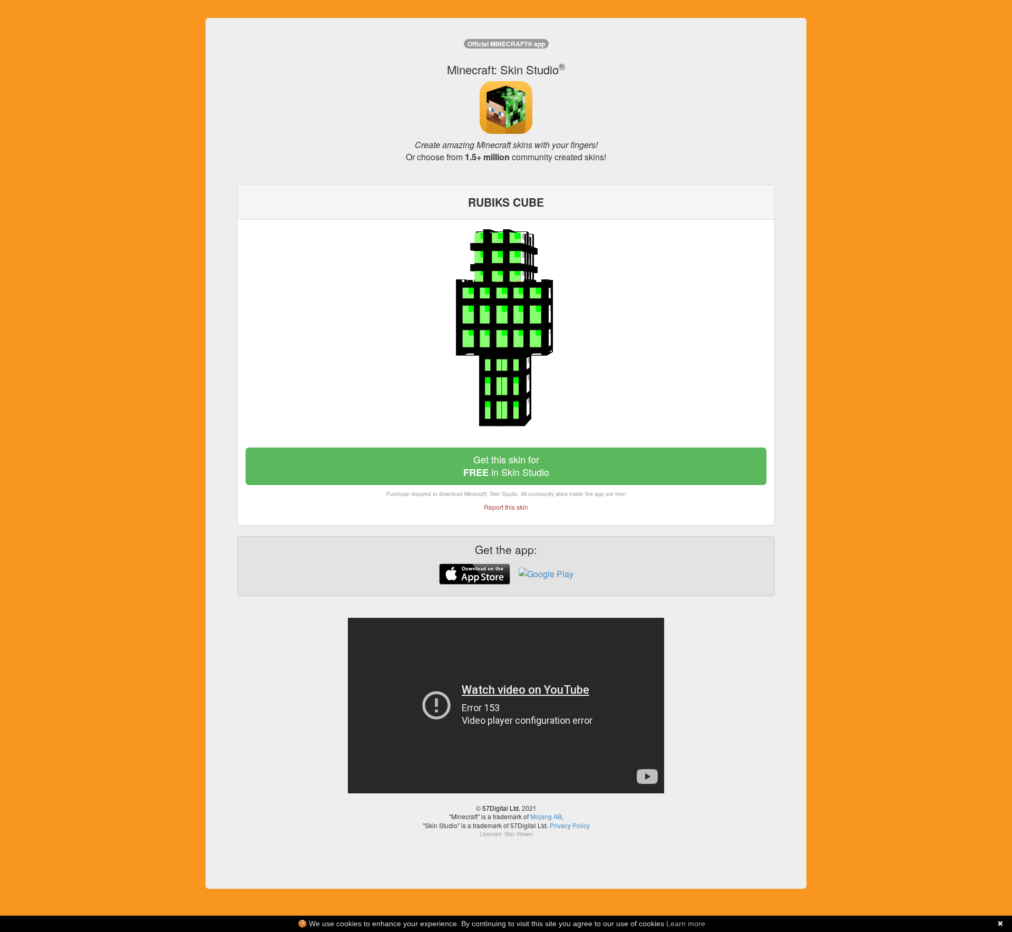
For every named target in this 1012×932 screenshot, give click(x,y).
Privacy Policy (570, 825)
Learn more (685, 923)
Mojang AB (546, 816)
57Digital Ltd (500, 807)
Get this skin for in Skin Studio (506, 465)
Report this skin (506, 506)
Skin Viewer (518, 834)
